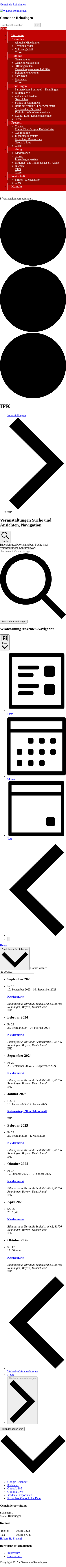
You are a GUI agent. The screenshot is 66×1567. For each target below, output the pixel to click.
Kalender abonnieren (12, 1429)
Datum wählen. (39, 967)
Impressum (13, 1552)
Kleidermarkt (15, 996)
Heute (3, 945)
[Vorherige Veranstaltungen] (36, 935)
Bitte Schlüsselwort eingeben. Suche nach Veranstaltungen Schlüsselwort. (24, 546)
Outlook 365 (14, 1488)
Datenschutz (14, 1556)
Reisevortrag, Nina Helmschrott (27, 1111)
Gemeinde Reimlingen (13, 4)
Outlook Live (15, 1491)
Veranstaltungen (16, 415)
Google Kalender (17, 1481)
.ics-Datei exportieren (19, 1495)
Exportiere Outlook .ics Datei (24, 1498)
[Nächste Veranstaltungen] (8, 939)
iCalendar (13, 1485)
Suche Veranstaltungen (13, 621)
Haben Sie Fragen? (11, 1538)
